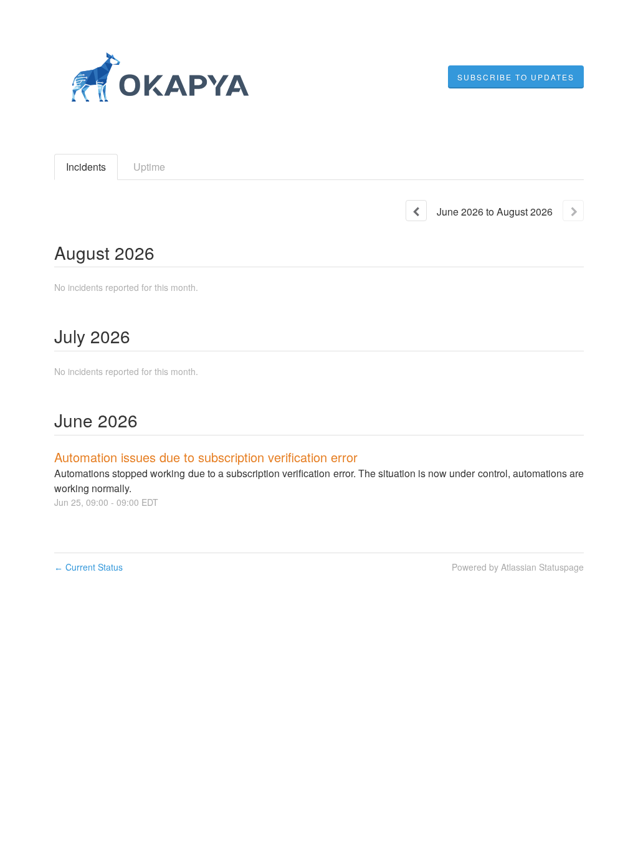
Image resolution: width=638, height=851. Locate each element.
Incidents (86, 166)
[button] (516, 77)
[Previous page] (416, 210)
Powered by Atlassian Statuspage (518, 567)
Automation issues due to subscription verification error (206, 457)
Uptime (149, 166)
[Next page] (573, 210)
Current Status (88, 567)
